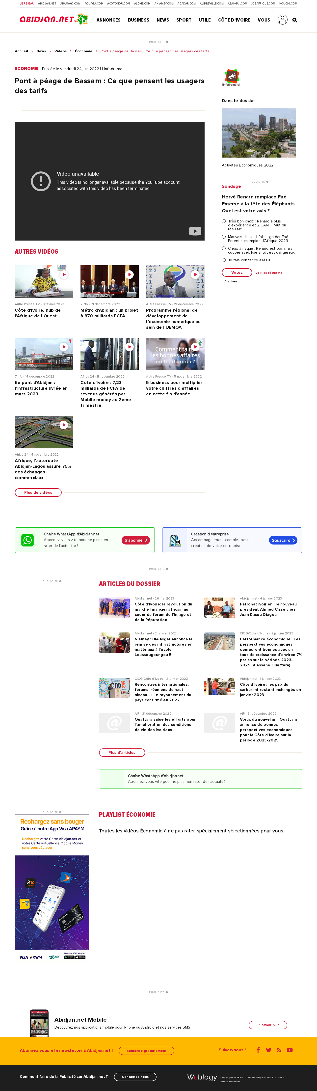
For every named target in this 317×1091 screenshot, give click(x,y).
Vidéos (60, 51)
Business (139, 20)
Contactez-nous (135, 1077)
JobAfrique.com (263, 3)
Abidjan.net (47, 3)
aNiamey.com (164, 3)
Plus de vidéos (38, 492)
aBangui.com (237, 3)
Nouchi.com (288, 3)
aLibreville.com (212, 3)
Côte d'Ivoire (234, 20)
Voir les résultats (269, 273)
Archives (231, 281)
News (163, 20)
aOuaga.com (94, 3)
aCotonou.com (118, 3)
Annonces (109, 20)
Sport (184, 20)
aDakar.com (187, 3)
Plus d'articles (122, 752)
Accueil (21, 51)
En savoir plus (268, 1025)
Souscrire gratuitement (146, 1051)
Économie (83, 51)
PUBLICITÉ (157, 42)
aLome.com (142, 3)
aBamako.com (70, 3)
